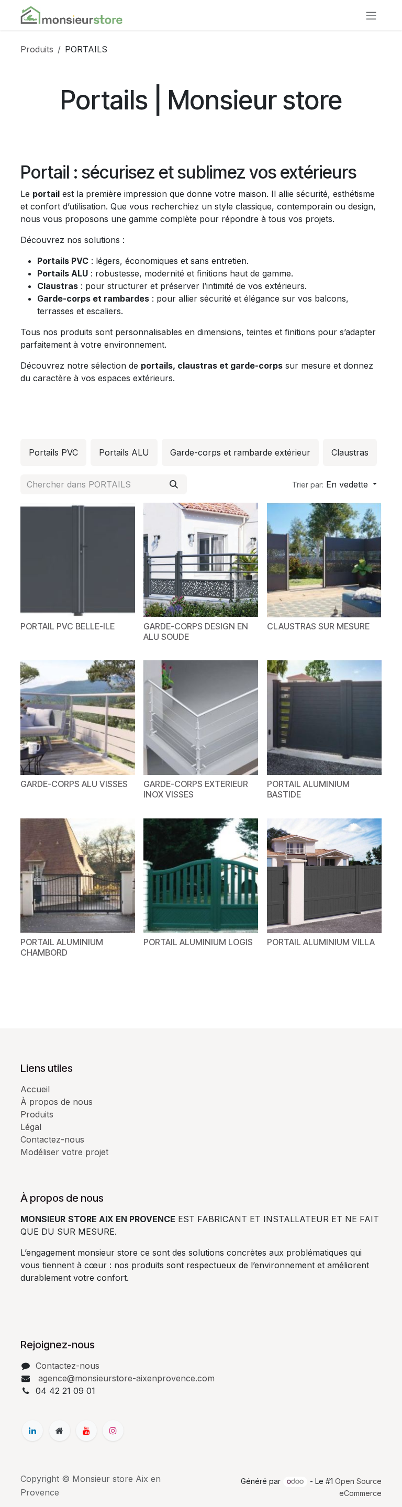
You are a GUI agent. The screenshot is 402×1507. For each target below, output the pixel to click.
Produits (36, 49)
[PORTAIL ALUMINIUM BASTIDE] (324, 717)
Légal (30, 1127)
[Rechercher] (174, 484)
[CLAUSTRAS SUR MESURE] (324, 560)
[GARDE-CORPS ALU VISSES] (77, 717)
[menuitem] (53, 452)
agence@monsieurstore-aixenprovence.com (125, 1378)
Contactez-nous (52, 1139)
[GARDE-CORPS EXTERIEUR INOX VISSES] (200, 717)
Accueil (35, 1089)
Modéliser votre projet (64, 1152)
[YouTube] (86, 1430)
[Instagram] (113, 1430)
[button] (334, 484)
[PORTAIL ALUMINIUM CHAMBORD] (77, 875)
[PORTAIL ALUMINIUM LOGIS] (200, 875)
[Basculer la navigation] (371, 15)
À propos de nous (56, 1101)
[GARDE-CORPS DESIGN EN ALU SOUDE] (200, 560)
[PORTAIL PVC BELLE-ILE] (77, 560)
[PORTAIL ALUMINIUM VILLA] (324, 875)
